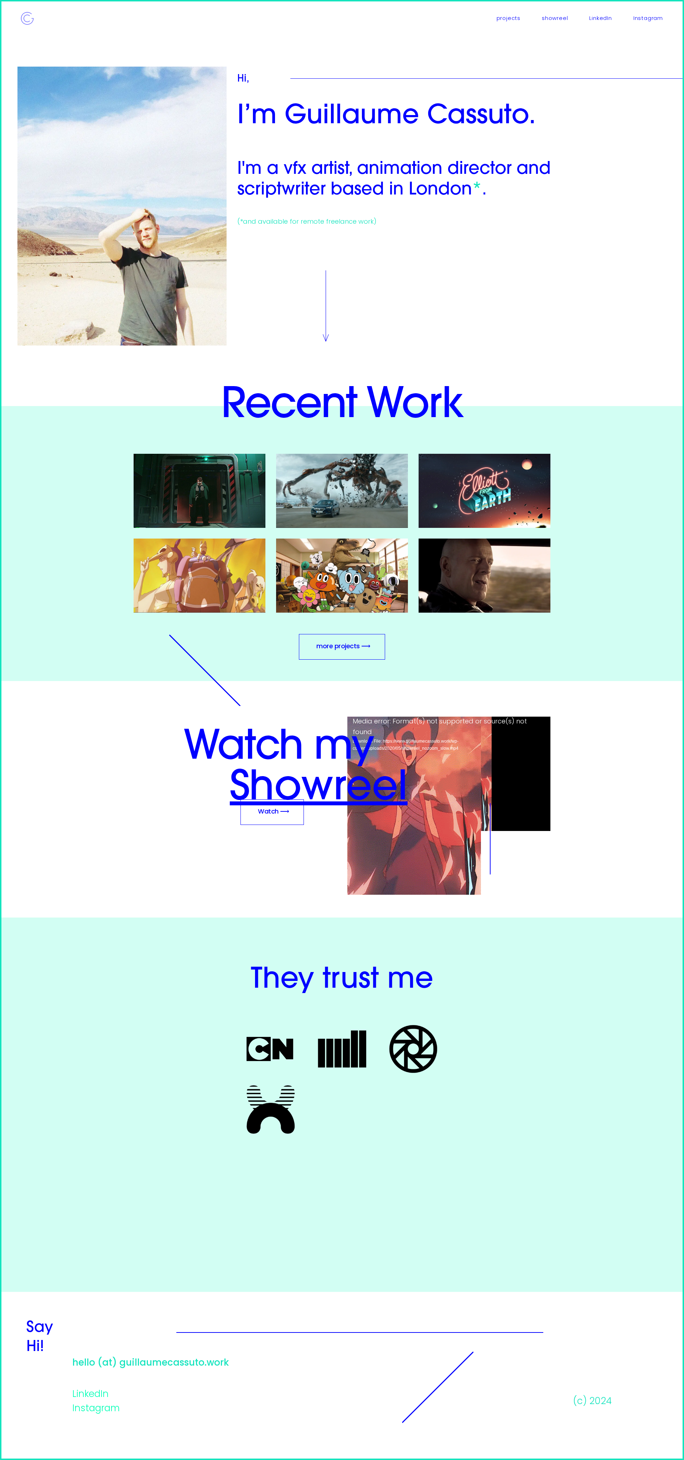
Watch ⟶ (273, 812)
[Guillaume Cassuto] (27, 18)
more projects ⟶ (343, 647)
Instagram (96, 1408)
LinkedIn (90, 1394)
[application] (448, 774)
